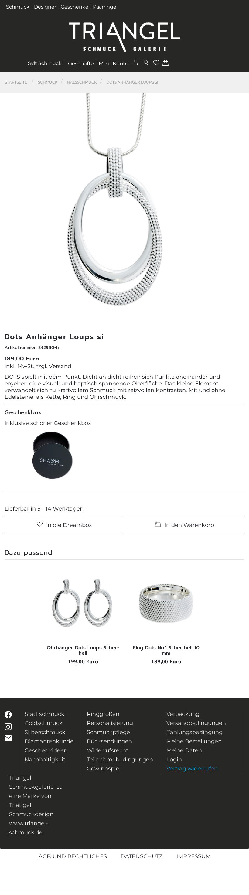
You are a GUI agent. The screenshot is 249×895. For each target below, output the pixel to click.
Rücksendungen (109, 741)
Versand (60, 366)
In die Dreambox (68, 525)
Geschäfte (81, 63)
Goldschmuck (44, 723)
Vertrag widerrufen (192, 768)
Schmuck (17, 7)
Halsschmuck (82, 82)
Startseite (16, 82)
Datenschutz (142, 856)
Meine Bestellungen (194, 741)
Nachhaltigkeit (45, 759)
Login (174, 759)
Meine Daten (184, 750)
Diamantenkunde (49, 741)
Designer (45, 7)
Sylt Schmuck (45, 63)
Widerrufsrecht (107, 750)
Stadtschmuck (44, 714)
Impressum (193, 856)
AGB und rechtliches (73, 856)
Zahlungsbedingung (194, 732)
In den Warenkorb (188, 525)
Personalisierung (110, 723)
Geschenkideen (46, 750)
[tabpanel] (82, 614)
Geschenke (74, 7)
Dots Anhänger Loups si (132, 82)
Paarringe (104, 7)
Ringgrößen (103, 714)
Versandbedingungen (196, 723)
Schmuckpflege (108, 732)
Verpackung (183, 714)
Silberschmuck (45, 732)
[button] (236, 206)
